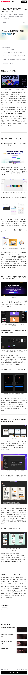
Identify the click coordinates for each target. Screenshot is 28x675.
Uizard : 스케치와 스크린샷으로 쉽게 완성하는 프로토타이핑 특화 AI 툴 (14, 56)
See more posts (23, 624)
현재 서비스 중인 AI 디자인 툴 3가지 (8, 49)
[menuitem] (23, 22)
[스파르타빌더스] (5, 2)
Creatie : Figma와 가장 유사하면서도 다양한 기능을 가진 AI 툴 (14, 53)
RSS (17, 669)
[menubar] (23, 22)
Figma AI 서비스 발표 (6, 47)
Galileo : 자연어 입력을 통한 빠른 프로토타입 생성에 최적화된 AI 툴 (14, 60)
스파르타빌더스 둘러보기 (14, 672)
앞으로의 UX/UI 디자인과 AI (7, 63)
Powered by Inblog (23, 669)
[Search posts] (19, 2)
